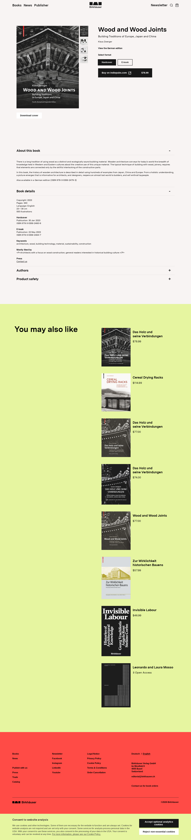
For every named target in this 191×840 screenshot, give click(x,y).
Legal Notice (93, 754)
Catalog (16, 782)
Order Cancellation (96, 773)
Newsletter (159, 5)
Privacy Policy (94, 759)
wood (32, 244)
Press (15, 773)
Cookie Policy (94, 763)
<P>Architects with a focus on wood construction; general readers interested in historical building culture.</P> (70, 252)
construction (85, 244)
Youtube (56, 773)
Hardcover (107, 62)
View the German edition (110, 48)
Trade (15, 777)
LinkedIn (56, 768)
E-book (125, 62)
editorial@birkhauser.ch (143, 777)
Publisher (41, 5)
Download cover (29, 115)
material (60, 244)
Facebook (57, 759)
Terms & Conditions (97, 768)
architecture (22, 244)
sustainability (71, 244)
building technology (45, 244)
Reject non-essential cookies (159, 831)
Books (17, 5)
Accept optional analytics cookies (159, 823)
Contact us (22, 261)
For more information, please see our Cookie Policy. (76, 834)
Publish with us (19, 768)
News (28, 5)
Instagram (57, 763)
